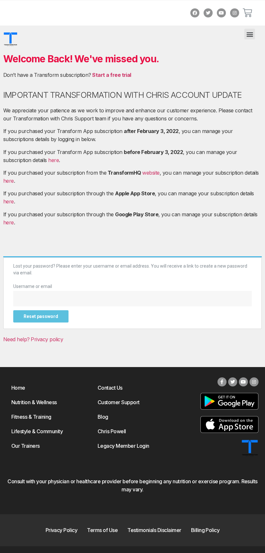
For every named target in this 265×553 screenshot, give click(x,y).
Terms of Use (102, 530)
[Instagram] (234, 12)
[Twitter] (208, 12)
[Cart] (247, 13)
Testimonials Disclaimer (154, 530)
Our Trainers (25, 446)
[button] (249, 34)
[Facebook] (194, 12)
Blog (103, 417)
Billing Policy (205, 530)
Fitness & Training (31, 417)
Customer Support (119, 402)
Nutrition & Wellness (34, 402)
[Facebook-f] (222, 381)
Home (18, 387)
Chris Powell (112, 431)
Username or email (32, 286)
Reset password (41, 316)
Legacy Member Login (123, 446)
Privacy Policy (62, 530)
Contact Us (110, 387)
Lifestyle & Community (37, 431)
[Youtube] (221, 12)
